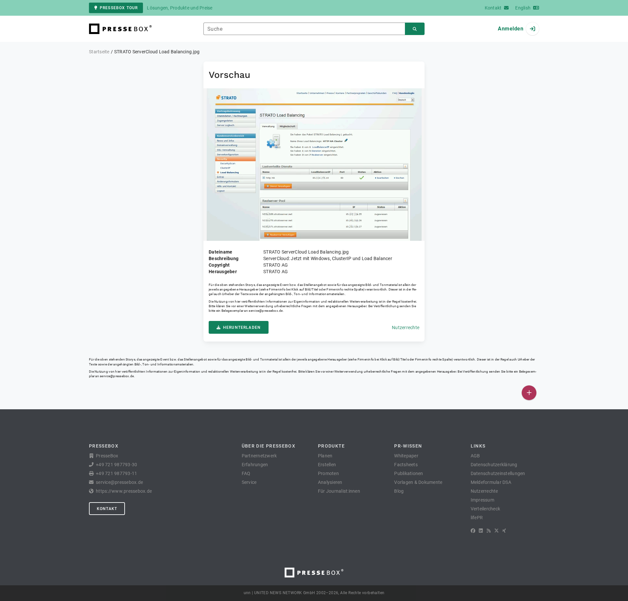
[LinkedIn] (481, 530)
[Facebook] (473, 530)
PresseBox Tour (119, 8)
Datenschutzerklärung (494, 464)
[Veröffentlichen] (529, 392)
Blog (399, 491)
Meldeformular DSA (491, 482)
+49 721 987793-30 (116, 464)
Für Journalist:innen (339, 491)
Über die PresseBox (268, 446)
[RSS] (489, 530)
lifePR (477, 517)
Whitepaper (406, 455)
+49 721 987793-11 (116, 473)
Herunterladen (242, 327)
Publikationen (408, 473)
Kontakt (107, 508)
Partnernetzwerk (259, 455)
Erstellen (327, 464)
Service (249, 482)
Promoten (328, 473)
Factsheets (406, 464)
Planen (325, 455)
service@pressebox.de (266, 310)
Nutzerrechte (405, 327)
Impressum (482, 500)
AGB (475, 455)
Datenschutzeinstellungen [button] (498, 473)
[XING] (504, 530)
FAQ (246, 473)
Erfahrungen (255, 464)
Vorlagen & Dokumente (418, 482)
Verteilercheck (485, 508)
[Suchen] (415, 29)
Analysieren (330, 482)
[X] (496, 530)
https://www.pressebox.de (124, 491)
